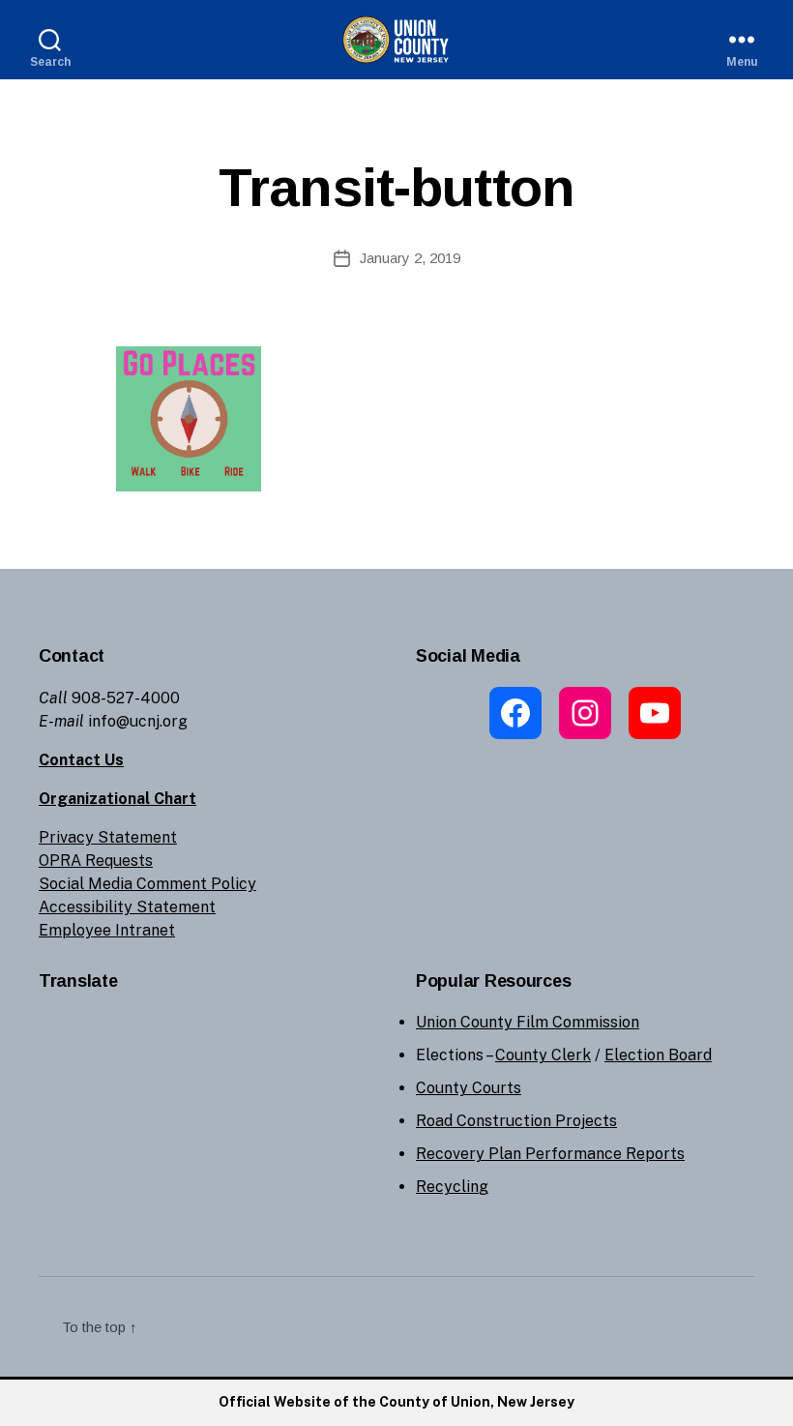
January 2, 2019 (410, 258)
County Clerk (543, 1055)
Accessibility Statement (127, 907)
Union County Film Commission (527, 1022)
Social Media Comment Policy (147, 884)
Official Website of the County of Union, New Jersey (396, 1402)
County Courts (468, 1088)
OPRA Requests (96, 860)
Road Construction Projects (516, 1121)
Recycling (452, 1186)
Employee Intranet (107, 930)
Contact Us (81, 760)
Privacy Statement (108, 837)
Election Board (658, 1055)
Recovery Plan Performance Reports (550, 1153)
